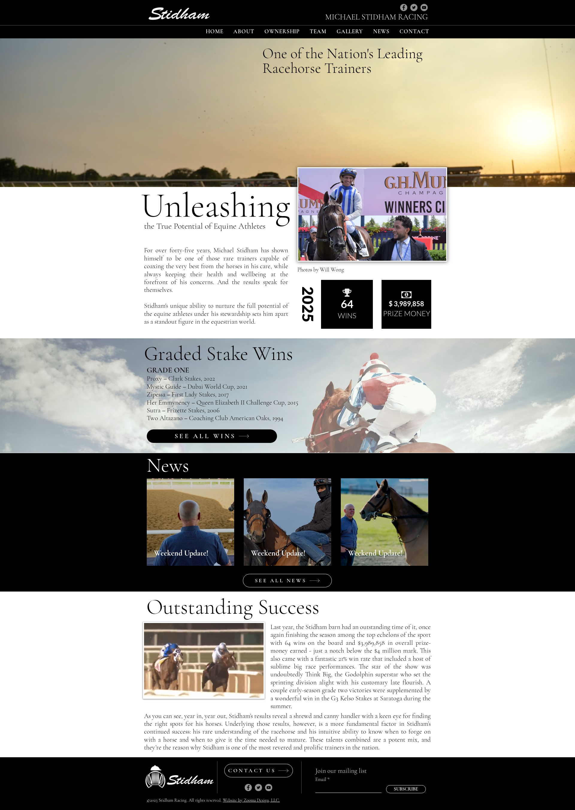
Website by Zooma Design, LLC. (251, 800)
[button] (244, 31)
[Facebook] (403, 7)
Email (320, 779)
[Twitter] (413, 7)
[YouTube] (424, 7)
